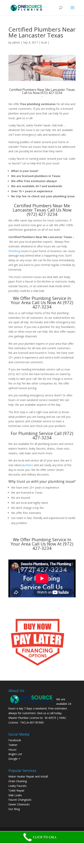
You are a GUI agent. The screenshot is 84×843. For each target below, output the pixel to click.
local (44, 42)
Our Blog (14, 809)
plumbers (27, 465)
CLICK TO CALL (45, 837)
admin (16, 42)
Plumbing (14, 251)
